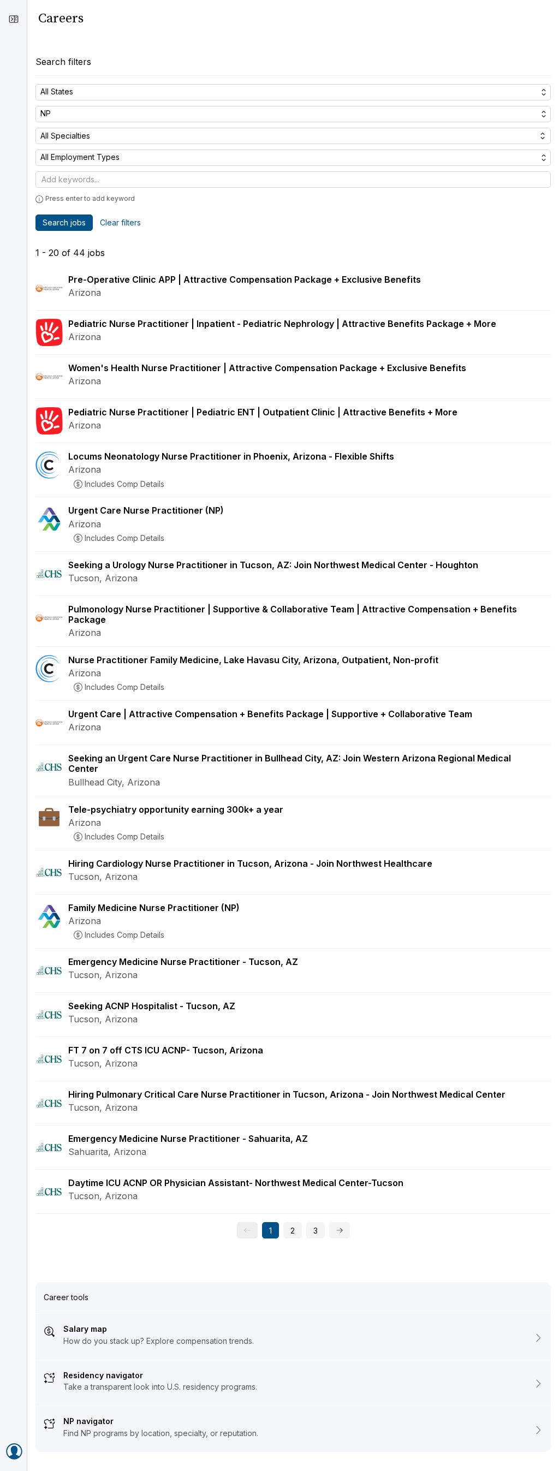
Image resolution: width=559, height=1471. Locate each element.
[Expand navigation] (13, 19)
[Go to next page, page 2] (339, 1230)
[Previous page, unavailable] (247, 1230)
